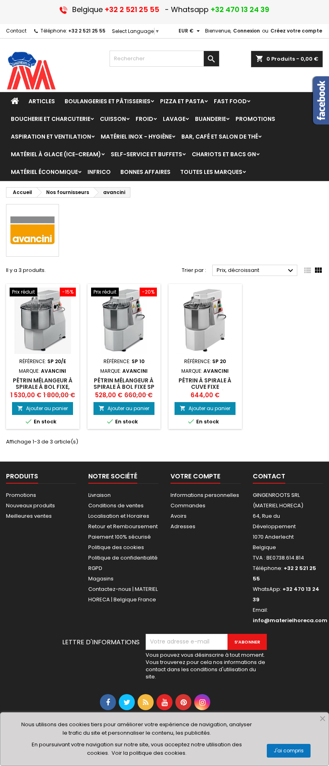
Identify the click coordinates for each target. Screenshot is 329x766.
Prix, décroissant (256, 271)
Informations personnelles (205, 495)
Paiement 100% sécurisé (119, 537)
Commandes (188, 505)
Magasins (101, 578)
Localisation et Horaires (118, 516)
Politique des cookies (116, 547)
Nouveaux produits (30, 505)
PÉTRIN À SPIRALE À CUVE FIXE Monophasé (205, 386)
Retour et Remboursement (123, 526)
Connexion (246, 30)
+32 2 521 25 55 (87, 30)
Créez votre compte (296, 30)
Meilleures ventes (29, 516)
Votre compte (195, 476)
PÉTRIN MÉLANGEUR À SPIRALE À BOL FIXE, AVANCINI (43, 386)
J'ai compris (289, 750)
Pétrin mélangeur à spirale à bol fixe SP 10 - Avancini (123, 386)
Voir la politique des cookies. (149, 753)
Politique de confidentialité (123, 558)
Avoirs (179, 516)
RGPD (95, 568)
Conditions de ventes (116, 505)
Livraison (99, 495)
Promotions (21, 495)
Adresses (183, 526)
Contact (16, 30)
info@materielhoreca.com (290, 620)
